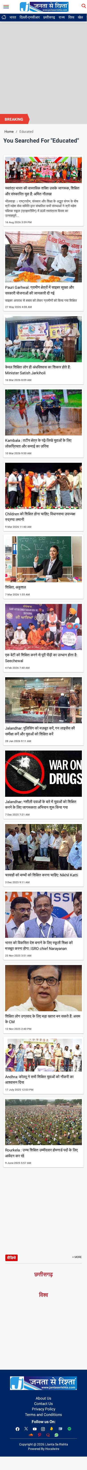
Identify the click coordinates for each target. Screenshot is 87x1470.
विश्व (71, 17)
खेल (80, 17)
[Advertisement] (43, 68)
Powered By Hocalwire (43, 1449)
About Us (43, 1398)
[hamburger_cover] (6, 5)
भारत (13, 17)
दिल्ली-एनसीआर (30, 17)
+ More (77, 1257)
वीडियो (11, 1257)
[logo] (44, 6)
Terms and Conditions (43, 1414)
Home (9, 132)
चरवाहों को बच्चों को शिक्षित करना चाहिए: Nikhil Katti (41, 875)
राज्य (62, 17)
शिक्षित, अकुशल (15, 587)
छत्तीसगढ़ (49, 17)
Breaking (14, 119)
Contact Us (43, 1403)
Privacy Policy (43, 1409)
